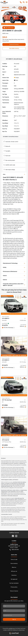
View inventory (14, 563)
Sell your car (14, 571)
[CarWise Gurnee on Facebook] (12, 536)
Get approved (14, 579)
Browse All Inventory (14, 44)
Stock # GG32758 (5, 358)
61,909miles (23, 320)
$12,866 (5, 405)
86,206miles (23, 402)
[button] (20, 2)
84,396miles (23, 442)
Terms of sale (14, 559)
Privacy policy (14, 587)
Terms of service (14, 591)
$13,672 (5, 365)
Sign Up (14, 619)
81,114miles (23, 362)
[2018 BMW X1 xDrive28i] (14, 346)
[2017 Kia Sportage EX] (14, 386)
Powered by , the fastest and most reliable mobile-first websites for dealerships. (14, 629)
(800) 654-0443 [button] (15, 549)
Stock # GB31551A (6, 398)
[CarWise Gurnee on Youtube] (15, 536)
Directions (14, 575)
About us (14, 567)
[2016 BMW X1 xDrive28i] (14, 305)
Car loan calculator (14, 583)
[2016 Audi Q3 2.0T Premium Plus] (14, 426)
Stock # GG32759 (5, 438)
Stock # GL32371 (5, 316)
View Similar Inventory (14, 48)
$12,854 (5, 445)
